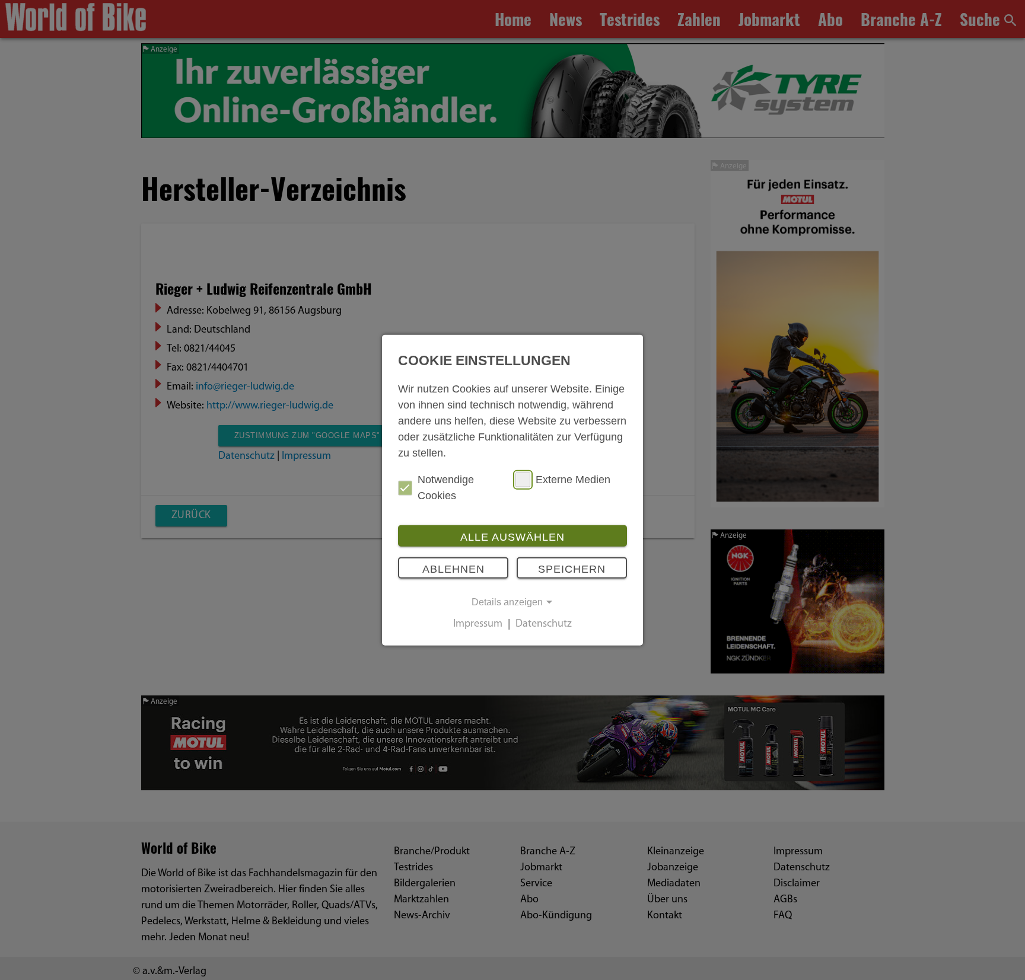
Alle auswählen (512, 537)
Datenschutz (543, 625)
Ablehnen (453, 568)
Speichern (572, 568)
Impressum (477, 625)
